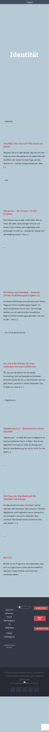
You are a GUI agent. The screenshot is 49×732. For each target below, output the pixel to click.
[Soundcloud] (11, 654)
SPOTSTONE (24, 679)
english (30, 2)
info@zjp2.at (9, 637)
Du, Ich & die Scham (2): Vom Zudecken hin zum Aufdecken (19, 365)
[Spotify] (7, 658)
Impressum (39, 672)
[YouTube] (14, 654)
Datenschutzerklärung (23, 676)
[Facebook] (4, 654)
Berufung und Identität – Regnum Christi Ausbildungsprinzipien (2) (21, 294)
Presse (8, 676)
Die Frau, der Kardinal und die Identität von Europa (19, 497)
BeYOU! (7, 557)
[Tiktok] (11, 658)
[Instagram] (7, 654)
